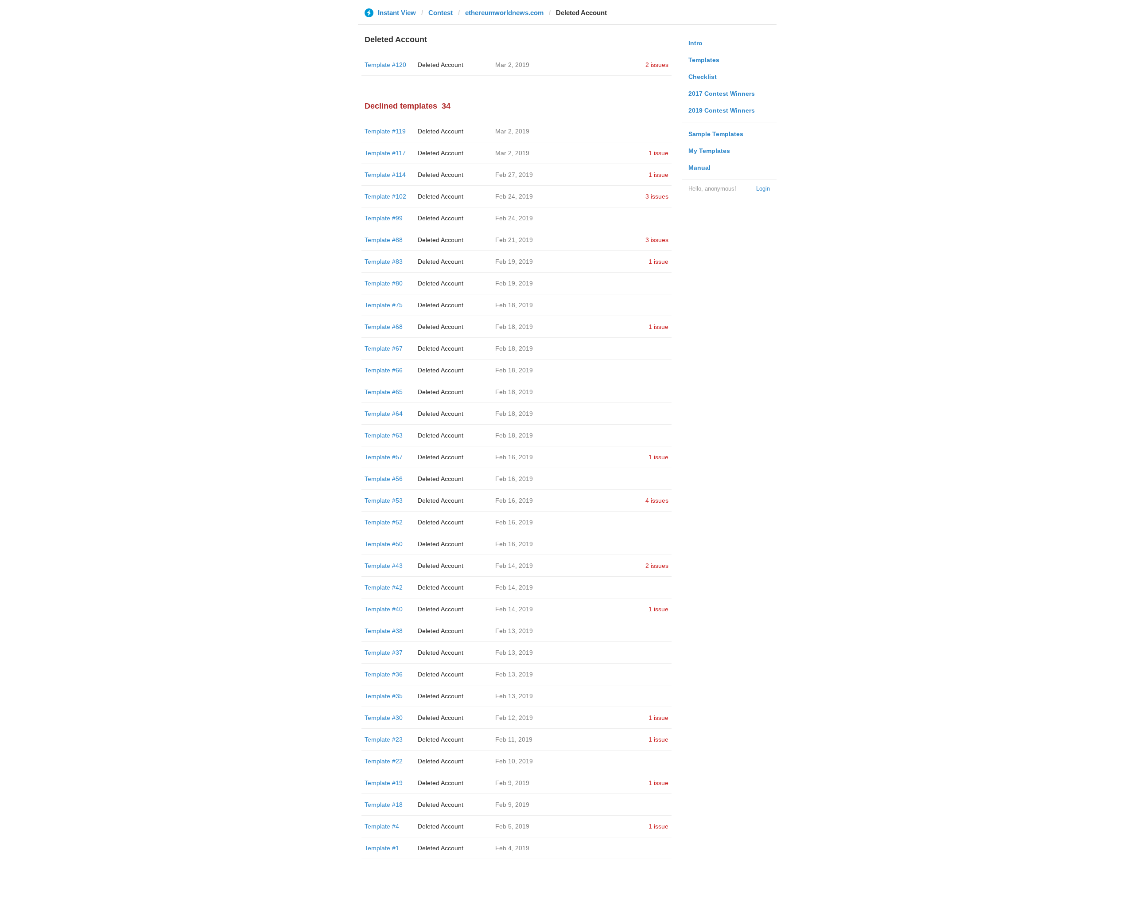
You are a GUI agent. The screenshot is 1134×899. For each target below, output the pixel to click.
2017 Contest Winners (721, 93)
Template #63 (384, 435)
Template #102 (385, 196)
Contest (440, 12)
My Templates (709, 150)
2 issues (656, 64)
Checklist (702, 76)
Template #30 (384, 717)
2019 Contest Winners (721, 110)
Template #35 (384, 696)
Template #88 (384, 239)
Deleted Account (440, 64)
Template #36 (384, 674)
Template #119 (385, 131)
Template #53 (384, 500)
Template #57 (384, 457)
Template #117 (385, 152)
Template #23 (384, 739)
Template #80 (384, 283)
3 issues (656, 196)
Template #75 (384, 305)
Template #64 (384, 413)
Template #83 (384, 261)
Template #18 (384, 804)
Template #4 (382, 826)
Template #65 (384, 391)
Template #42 (384, 587)
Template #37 (384, 652)
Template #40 (384, 609)
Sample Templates (715, 133)
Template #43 (384, 565)
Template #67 (384, 348)
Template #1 (382, 848)
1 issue (658, 152)
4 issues (656, 500)
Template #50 (384, 543)
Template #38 (384, 630)
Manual (699, 167)
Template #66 (384, 370)
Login (763, 188)
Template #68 (384, 326)
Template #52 (384, 522)
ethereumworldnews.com (504, 12)
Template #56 (384, 478)
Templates (703, 59)
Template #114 (385, 174)
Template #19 (384, 782)
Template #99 (384, 218)
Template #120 (385, 64)
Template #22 (384, 761)
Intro (695, 43)
